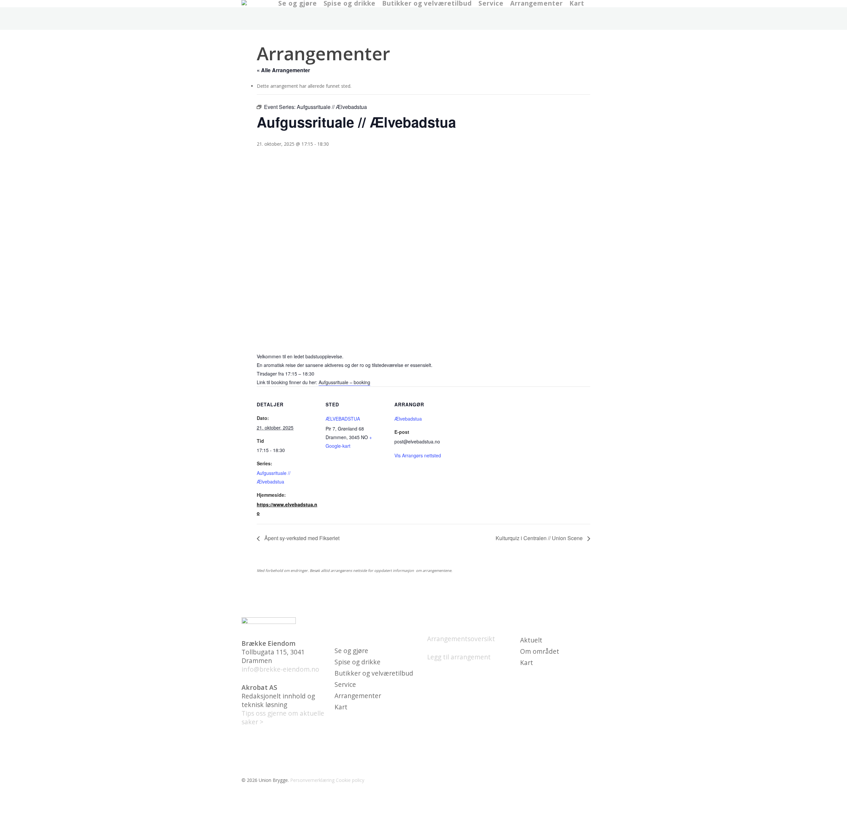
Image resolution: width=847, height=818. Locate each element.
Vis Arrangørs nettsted (417, 455)
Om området (539, 651)
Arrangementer (357, 695)
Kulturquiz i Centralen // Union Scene (540, 538)
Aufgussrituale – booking (344, 382)
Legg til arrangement (459, 656)
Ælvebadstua (408, 418)
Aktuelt (531, 640)
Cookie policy (350, 780)
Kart (340, 707)
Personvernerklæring (312, 780)
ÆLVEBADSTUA (343, 418)
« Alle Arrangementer (283, 70)
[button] (423, 813)
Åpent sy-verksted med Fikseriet (301, 538)
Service (345, 684)
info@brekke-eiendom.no (280, 669)
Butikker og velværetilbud (373, 673)
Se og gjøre (351, 650)
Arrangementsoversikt (461, 638)
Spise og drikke (357, 662)
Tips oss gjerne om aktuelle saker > (283, 717)
